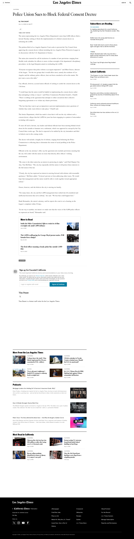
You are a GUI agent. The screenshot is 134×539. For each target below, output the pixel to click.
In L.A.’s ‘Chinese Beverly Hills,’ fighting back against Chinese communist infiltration (74, 373)
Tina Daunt (24, 292)
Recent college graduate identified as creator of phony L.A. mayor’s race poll (36, 455)
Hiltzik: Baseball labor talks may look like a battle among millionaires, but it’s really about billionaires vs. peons (104, 55)
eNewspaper (55, 509)
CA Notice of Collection (49, 534)
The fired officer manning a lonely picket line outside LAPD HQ (41, 248)
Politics (29, 369)
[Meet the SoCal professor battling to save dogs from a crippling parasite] (56, 455)
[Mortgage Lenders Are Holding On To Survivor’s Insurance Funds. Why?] (78, 393)
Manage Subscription (107, 519)
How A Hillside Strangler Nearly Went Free (25, 403)
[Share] (21, 29)
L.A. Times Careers (107, 516)
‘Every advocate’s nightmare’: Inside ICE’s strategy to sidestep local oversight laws (37, 373)
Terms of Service (40, 275)
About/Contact (105, 509)
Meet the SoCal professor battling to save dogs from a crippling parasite (72, 455)
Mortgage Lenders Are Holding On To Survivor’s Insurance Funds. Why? (34, 388)
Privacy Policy (30, 280)
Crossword (79, 509)
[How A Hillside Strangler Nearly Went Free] (78, 407)
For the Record (105, 512)
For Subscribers (94, 27)
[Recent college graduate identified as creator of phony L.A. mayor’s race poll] (19, 455)
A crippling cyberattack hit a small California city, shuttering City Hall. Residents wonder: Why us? (104, 31)
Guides (78, 519)
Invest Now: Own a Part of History (59, 525)
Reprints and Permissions (109, 523)
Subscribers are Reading (101, 23)
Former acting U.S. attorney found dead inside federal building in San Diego (72, 442)
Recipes (78, 516)
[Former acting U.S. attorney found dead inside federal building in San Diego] (56, 442)
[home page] (67, 2)
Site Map (14, 515)
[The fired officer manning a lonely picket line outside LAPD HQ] (73, 250)
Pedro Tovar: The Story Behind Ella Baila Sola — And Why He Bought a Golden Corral (38, 417)
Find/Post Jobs (56, 512)
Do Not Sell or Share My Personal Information (65, 534)
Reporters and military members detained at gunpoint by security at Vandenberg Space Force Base (104, 95)
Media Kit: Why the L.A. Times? (61, 519)
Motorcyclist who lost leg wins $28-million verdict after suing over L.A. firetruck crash (36, 442)
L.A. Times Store (81, 523)
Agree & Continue (58, 284)
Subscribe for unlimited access (20, 512)
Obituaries (79, 512)
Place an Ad (55, 516)
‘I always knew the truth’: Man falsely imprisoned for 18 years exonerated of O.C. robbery (36, 360)
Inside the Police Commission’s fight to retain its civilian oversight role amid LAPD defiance (40, 224)
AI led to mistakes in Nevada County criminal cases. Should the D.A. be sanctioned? (73, 360)
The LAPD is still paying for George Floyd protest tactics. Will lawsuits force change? (42, 236)
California (16, 9)
